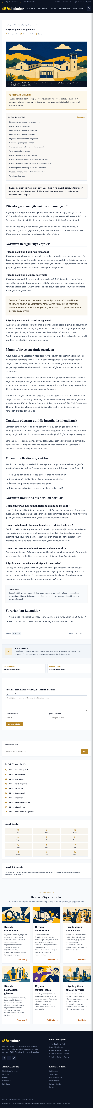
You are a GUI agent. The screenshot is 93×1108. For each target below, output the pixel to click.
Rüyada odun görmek (17, 807)
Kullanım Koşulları (55, 1084)
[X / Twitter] (85, 633)
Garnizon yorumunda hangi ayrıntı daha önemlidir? (27, 168)
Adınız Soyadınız (12, 714)
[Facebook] (9, 1058)
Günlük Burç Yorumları (10, 1071)
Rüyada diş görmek (16, 788)
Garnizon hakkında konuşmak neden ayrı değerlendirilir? (30, 163)
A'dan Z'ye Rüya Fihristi (57, 1044)
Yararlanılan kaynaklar (17, 176)
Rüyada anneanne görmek (18, 770)
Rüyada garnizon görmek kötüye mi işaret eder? (27, 172)
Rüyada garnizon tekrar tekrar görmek (23, 139)
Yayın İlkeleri (53, 1074)
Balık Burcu (6, 1084)
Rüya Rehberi (78, 8)
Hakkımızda (53, 1071)
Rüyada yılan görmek (16, 779)
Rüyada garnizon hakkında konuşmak (23, 130)
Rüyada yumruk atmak (43, 987)
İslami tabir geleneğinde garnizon (21, 143)
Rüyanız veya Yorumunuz (14, 694)
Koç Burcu (5, 1074)
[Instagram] (4, 1058)
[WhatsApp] (81, 633)
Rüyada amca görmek (17, 774)
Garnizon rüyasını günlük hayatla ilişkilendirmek (26, 147)
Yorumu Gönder (14, 724)
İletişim (51, 1087)
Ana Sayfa (31, 8)
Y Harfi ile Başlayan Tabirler (59, 1057)
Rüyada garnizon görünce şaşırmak (22, 134)
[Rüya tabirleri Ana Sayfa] (13, 8)
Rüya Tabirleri (43, 8)
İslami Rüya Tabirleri (56, 1047)
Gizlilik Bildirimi (54, 1081)
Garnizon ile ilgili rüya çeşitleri (20, 126)
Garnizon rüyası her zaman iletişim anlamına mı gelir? (28, 159)
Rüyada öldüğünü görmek (18, 784)
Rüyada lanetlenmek (11, 928)
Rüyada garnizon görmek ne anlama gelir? (24, 122)
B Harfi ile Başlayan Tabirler (59, 1054)
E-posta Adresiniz (54, 714)
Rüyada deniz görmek (17, 793)
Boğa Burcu (6, 1077)
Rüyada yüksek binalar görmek (75, 987)
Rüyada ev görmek (16, 798)
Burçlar (53, 8)
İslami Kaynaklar (65, 8)
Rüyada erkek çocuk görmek (19, 802)
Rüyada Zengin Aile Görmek (74, 928)
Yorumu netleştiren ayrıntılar (19, 151)
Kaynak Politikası (55, 1077)
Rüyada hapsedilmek (42, 928)
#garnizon (16, 633)
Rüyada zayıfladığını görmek (11, 989)
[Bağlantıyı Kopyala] (76, 633)
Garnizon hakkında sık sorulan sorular (23, 155)
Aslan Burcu (6, 1081)
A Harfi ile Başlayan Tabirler (59, 1050)
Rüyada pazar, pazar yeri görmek (21, 812)
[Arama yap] (89, 8)
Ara (84, 751)
